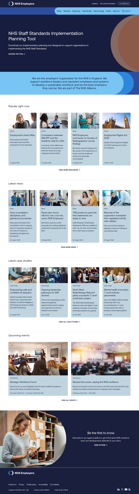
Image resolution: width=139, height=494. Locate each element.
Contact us (12, 484)
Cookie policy (31, 484)
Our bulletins (54, 484)
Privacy (21, 484)
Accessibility (43, 484)
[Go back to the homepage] (21, 5)
